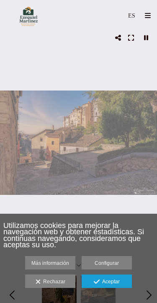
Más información (50, 263)
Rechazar (53, 282)
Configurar (107, 263)
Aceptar (110, 282)
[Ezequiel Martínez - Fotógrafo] (28, 15)
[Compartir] (118, 37)
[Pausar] (146, 37)
